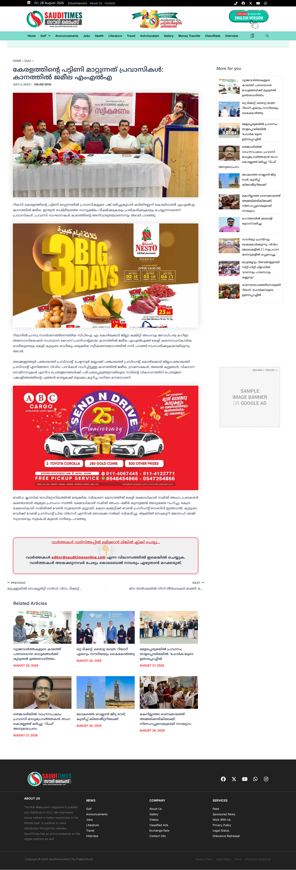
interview (231, 35)
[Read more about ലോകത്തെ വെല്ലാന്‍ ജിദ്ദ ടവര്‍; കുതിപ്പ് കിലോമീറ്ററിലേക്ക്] (106, 692)
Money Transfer (189, 35)
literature (115, 35)
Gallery (169, 35)
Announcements (66, 35)
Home (32, 35)
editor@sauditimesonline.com (79, 557)
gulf (43, 35)
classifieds (212, 35)
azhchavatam (149, 35)
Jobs (86, 35)
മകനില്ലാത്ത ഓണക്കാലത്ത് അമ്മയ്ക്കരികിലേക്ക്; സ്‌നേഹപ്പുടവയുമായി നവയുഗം (165, 719)
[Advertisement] (249, 335)
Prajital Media (84, 859)
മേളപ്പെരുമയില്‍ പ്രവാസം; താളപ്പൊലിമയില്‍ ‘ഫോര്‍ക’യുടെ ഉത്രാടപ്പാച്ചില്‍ (166, 654)
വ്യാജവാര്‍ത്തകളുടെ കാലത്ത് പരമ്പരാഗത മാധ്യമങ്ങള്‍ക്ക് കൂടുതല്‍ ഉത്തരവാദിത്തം (37, 654)
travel (131, 35)
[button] (45, 35)
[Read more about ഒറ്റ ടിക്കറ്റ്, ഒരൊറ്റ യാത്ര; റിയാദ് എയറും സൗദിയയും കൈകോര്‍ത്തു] (106, 627)
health (99, 35)
